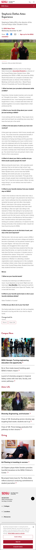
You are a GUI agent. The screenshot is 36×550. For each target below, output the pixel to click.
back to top (32, 498)
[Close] (33, 527)
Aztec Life (12, 322)
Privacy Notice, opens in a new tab (16, 533)
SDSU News (4, 6)
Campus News (7, 333)
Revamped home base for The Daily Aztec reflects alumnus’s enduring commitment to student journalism (17, 480)
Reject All (18, 542)
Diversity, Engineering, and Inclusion (15, 413)
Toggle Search (29, 2)
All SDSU (33, 2)
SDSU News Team (9, 28)
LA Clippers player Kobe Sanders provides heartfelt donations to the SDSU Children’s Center (17, 470)
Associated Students (19, 71)
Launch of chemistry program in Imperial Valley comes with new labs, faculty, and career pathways (16, 378)
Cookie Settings (18, 537)
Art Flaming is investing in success (14, 462)
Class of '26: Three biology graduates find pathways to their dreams (16, 428)
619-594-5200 (5, 498)
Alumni (5, 322)
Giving (4, 435)
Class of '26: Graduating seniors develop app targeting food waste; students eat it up (17, 420)
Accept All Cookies (18, 547)
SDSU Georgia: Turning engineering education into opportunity (15, 361)
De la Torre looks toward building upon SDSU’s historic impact (15, 369)
